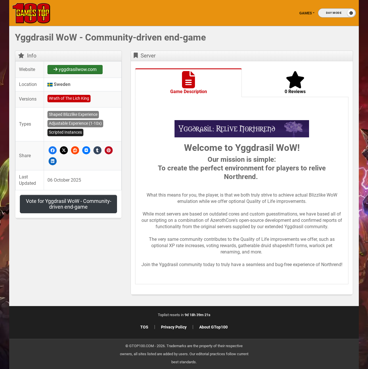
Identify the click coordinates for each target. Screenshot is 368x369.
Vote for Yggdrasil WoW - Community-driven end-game (68, 204)
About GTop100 (213, 327)
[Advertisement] (319, 120)
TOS (144, 327)
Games (305, 13)
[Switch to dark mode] (337, 13)
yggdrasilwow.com (77, 69)
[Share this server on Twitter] (64, 150)
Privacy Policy (174, 327)
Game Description (188, 91)
